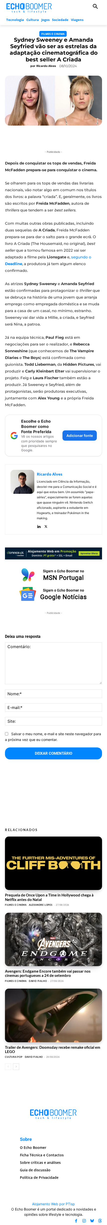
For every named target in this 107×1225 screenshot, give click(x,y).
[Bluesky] (92, 1221)
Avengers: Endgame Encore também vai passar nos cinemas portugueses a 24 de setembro (48, 973)
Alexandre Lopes (41, 904)
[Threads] (100, 1221)
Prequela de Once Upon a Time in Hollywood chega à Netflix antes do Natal (49, 897)
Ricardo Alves (46, 66)
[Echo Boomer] (29, 7)
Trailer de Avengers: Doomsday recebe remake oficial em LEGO (52, 1049)
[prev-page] (8, 1066)
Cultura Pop (14, 1056)
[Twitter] (46, 525)
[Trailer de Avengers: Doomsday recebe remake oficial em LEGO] (53, 1015)
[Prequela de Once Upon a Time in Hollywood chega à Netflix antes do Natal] (53, 863)
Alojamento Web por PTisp (53, 1204)
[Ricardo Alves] (22, 499)
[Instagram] (84, 1221)
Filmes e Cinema (53, 34)
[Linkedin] (39, 525)
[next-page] (16, 1066)
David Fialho (38, 981)
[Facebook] (76, 1221)
